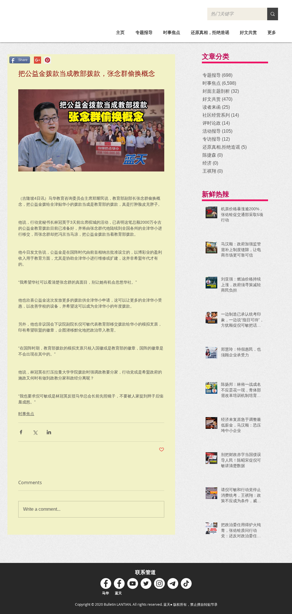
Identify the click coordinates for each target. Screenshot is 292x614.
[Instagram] (159, 583)
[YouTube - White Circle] (132, 583)
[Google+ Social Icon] (37, 60)
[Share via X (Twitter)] (35, 432)
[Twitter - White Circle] (146, 583)
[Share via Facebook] (21, 432)
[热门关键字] (272, 14)
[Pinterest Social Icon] (47, 60)
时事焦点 (26, 413)
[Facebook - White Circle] (105, 583)
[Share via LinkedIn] (49, 432)
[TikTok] (186, 583)
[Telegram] (172, 583)
